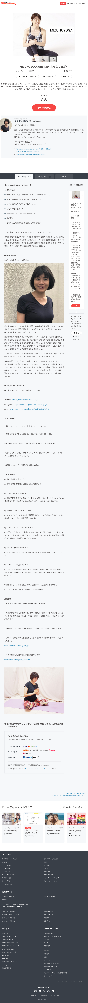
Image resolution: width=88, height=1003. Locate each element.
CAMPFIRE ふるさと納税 (9, 952)
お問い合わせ (48, 946)
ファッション (6, 871)
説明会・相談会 (48, 911)
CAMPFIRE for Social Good (10, 943)
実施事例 (46, 918)
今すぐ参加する (44, 107)
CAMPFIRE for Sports (8, 949)
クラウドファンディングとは (10, 914)
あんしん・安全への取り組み (52, 936)
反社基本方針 (48, 970)
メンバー (64, 177)
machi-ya (5, 965)
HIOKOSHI (5, 958)
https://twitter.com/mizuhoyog (24, 399)
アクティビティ (44, 177)
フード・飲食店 (6, 865)
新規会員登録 (81, 3)
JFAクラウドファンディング (10, 961)
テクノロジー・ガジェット (9, 859)
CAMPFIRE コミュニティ (9, 936)
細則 (45, 957)
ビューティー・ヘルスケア (51, 878)
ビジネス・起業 (6, 878)
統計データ (47, 921)
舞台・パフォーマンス (50, 881)
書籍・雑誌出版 (48, 875)
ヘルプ (46, 943)
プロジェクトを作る (8, 896)
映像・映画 (47, 871)
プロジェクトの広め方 (8, 921)
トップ (24, 177)
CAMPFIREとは (48, 933)
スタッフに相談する (50, 896)
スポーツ (46, 868)
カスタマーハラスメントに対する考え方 (55, 973)
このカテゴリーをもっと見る (72, 807)
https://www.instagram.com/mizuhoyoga (30, 154)
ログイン (73, 3)
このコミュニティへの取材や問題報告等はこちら (68, 796)
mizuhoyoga (21, 120)
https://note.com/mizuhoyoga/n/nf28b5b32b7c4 (33, 149)
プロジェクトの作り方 (8, 918)
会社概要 (33, 996)
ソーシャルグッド (7, 884)
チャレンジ (47, 865)
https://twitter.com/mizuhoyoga (27, 151)
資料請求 (63, 3)
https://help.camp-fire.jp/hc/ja (16, 645)
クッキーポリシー (49, 976)
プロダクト (5, 862)
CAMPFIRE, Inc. (44, 1000)
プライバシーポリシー (50, 960)
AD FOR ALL (5, 955)
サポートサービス (49, 914)
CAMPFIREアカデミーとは (9, 911)
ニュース (46, 939)
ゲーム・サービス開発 (8, 875)
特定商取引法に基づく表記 (76, 793)
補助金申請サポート (8, 968)
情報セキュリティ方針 (50, 966)
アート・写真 (6, 881)
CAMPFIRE (5, 933)
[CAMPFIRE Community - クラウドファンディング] (8, 3)
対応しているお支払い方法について (36, 769)
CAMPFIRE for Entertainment (10, 946)
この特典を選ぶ (75, 306)
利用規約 (46, 954)
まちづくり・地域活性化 (51, 859)
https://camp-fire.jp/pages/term (17, 659)
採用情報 (44, 996)
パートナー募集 (54, 996)
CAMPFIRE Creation (8, 939)
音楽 (45, 862)
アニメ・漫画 (6, 868)
